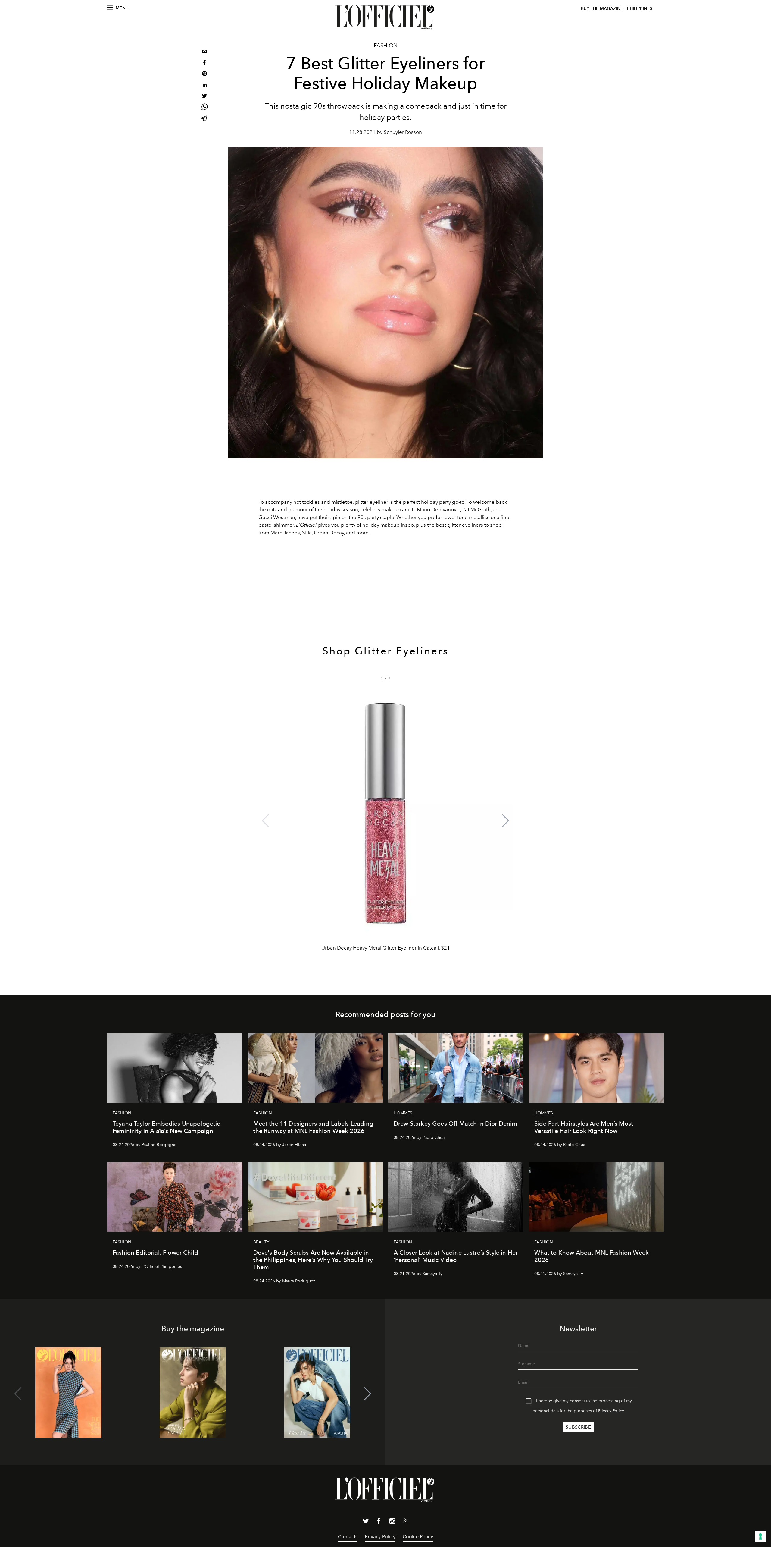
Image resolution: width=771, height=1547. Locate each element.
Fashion (386, 45)
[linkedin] (204, 85)
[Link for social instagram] (392, 1522)
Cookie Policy (418, 1536)
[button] (505, 820)
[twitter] (204, 96)
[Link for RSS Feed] (405, 1522)
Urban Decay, (329, 533)
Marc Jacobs (284, 533)
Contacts (347, 1536)
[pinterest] (204, 74)
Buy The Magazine (602, 8)
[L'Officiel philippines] (385, 17)
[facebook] (204, 63)
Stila (307, 533)
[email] (204, 52)
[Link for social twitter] (366, 1522)
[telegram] (204, 118)
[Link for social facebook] (379, 1522)
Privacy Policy (611, 1410)
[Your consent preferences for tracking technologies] (760, 1536)
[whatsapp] (204, 107)
